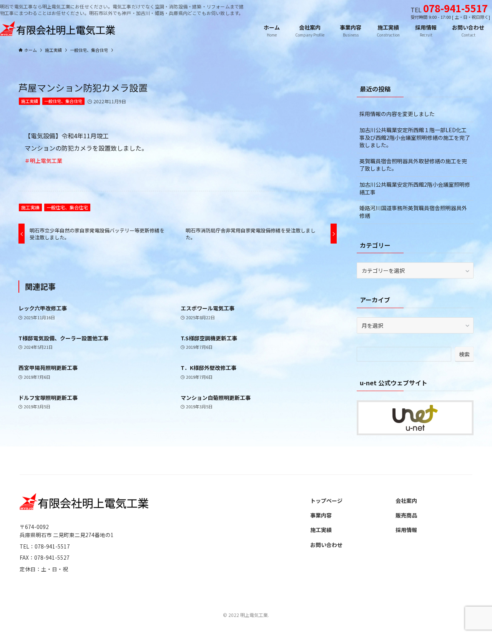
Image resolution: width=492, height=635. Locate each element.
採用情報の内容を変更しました (397, 114)
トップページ (326, 500)
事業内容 (321, 515)
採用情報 (406, 530)
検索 (464, 354)
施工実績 (29, 101)
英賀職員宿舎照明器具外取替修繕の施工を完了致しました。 (413, 164)
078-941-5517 (455, 8)
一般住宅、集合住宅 (63, 101)
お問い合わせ (326, 545)
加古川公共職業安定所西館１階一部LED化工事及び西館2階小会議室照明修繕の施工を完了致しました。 (414, 137)
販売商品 (406, 515)
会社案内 (406, 500)
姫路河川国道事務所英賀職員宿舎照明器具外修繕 (413, 211)
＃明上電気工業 (43, 160)
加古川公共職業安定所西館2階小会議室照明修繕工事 (414, 188)
